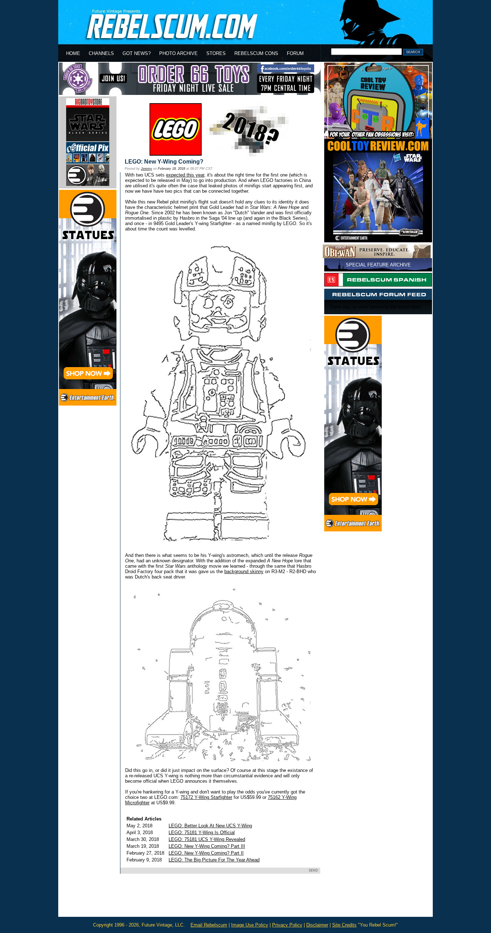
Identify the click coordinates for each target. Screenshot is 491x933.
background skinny (243, 571)
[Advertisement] (219, 900)
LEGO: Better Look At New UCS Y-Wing (210, 825)
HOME (73, 53)
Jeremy (146, 168)
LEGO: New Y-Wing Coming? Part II (206, 853)
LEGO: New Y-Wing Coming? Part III (207, 846)
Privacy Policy (287, 925)
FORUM (295, 53)
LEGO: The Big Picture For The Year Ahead (214, 860)
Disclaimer (317, 925)
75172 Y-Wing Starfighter (206, 797)
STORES (216, 53)
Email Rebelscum (209, 925)
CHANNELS (101, 53)
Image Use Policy (249, 925)
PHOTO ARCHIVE (178, 53)
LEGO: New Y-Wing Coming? (164, 162)
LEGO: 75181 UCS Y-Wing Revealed (207, 839)
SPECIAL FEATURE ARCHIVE (378, 264)
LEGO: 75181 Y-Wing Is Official (202, 832)
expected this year (185, 175)
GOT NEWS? (137, 53)
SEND (313, 870)
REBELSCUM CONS (256, 53)
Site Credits (344, 925)
